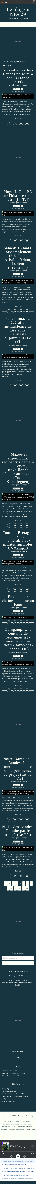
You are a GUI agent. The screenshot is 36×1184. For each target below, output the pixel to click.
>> (27, 888)
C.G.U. (14, 1126)
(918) (5, 1089)
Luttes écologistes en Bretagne (18, 85)
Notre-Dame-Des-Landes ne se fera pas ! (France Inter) (18, 76)
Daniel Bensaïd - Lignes (10, 1071)
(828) (10, 1091)
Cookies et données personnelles (16, 1129)
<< (6, 883)
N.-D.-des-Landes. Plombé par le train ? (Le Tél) (18, 831)
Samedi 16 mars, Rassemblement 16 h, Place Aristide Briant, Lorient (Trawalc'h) (18, 258)
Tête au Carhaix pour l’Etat (11, 1076)
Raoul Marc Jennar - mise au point (13, 1073)
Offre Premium (3, 1129)
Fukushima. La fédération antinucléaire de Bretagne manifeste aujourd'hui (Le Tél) (18, 330)
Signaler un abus (6, 1126)
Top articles (23, 1124)
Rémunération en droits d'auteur (25, 1126)
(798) (13, 1094)
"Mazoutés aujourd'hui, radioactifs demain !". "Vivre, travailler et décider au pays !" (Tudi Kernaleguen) (18, 468)
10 (19, 888)
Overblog (29, 1116)
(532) (8, 1101)
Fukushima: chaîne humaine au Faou (18, 600)
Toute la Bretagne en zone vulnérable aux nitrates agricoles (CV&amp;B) (18, 540)
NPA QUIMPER (19, 982)
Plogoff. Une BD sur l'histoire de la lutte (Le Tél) (18, 195)
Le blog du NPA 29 (18, 12)
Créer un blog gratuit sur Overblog (11, 1124)
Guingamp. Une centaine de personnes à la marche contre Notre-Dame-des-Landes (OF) (18, 639)
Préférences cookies (30, 1129)
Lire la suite (18, 118)
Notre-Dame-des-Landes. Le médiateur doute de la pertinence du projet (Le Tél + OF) (18, 768)
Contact (29, 1124)
